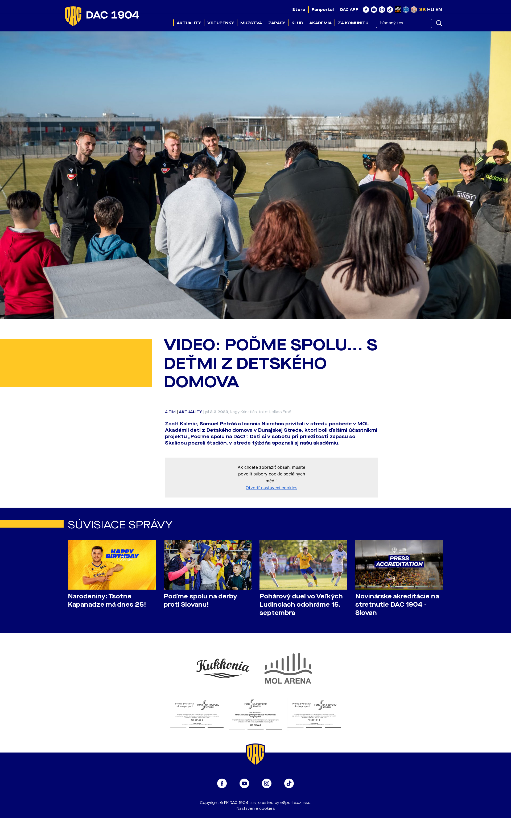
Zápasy (276, 23)
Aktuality (189, 23)
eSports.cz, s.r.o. (295, 802)
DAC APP (349, 9)
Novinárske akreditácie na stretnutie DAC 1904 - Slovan (397, 604)
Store (298, 9)
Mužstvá (251, 23)
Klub (297, 23)
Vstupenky (220, 23)
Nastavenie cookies (256, 808)
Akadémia (320, 23)
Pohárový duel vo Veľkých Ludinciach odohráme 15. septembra (301, 604)
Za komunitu (353, 23)
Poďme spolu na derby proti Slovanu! (200, 600)
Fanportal (323, 9)
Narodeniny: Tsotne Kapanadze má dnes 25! (107, 600)
